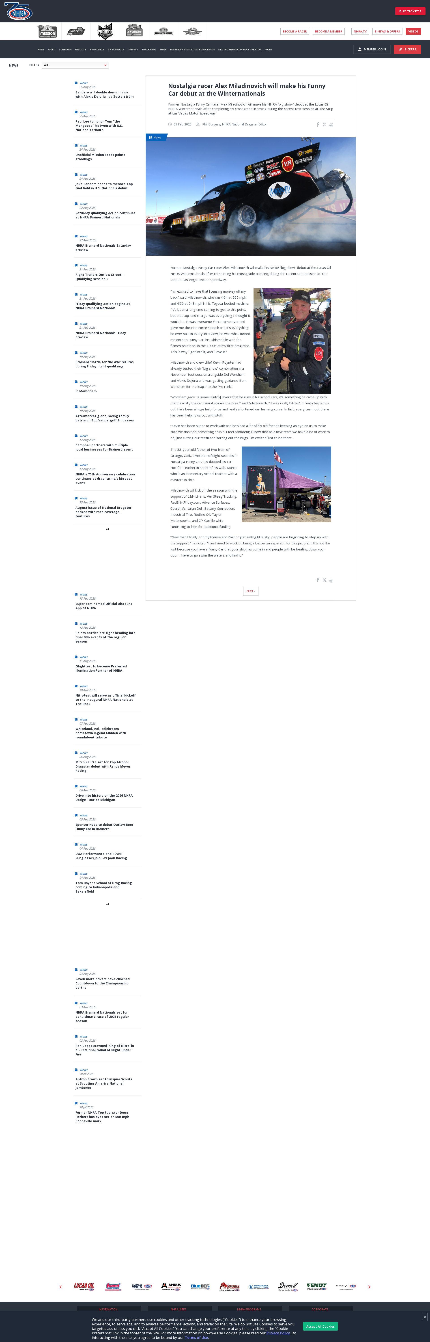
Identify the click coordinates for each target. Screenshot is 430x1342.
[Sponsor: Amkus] (142, 1287)
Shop (163, 49)
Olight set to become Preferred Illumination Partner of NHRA (101, 668)
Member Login (375, 49)
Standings (97, 49)
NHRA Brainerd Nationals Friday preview (100, 335)
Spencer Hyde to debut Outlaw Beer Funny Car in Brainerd (104, 826)
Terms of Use (196, 1337)
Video (52, 49)
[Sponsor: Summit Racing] (84, 1287)
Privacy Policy (278, 1333)
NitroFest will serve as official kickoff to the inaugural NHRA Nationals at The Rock (105, 699)
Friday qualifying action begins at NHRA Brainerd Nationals (102, 306)
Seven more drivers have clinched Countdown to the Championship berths (102, 983)
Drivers (133, 49)
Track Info (149, 49)
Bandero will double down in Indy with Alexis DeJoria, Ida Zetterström (104, 94)
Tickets (410, 49)
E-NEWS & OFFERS (387, 31)
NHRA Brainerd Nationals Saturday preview (103, 247)
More (268, 49)
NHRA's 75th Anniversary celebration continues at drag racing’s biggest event (105, 478)
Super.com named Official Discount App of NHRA (103, 606)
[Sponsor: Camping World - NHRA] (113, 1287)
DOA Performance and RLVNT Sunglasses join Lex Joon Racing (101, 856)
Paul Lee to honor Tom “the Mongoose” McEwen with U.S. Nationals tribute (99, 125)
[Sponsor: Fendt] (288, 1287)
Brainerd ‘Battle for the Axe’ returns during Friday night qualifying (104, 364)
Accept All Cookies (320, 1326)
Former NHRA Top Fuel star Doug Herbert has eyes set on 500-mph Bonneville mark (102, 1116)
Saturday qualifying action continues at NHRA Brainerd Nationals (105, 215)
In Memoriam (86, 391)
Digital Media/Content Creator (239, 49)
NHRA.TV (360, 31)
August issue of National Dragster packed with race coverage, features (103, 511)
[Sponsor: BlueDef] (171, 1287)
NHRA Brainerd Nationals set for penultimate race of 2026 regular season (102, 1016)
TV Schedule (116, 49)
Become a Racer (295, 31)
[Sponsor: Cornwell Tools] (229, 1287)
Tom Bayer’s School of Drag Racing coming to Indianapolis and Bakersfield (103, 887)
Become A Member (328, 31)
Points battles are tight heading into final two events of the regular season (105, 637)
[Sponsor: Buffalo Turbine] (200, 1287)
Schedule (65, 49)
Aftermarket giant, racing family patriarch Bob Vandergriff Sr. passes (104, 418)
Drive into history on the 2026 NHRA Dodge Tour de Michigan (104, 797)
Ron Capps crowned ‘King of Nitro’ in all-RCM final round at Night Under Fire (104, 1050)
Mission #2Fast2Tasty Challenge (192, 49)
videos (413, 31)
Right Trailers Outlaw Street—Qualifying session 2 (100, 276)
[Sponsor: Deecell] (259, 1287)
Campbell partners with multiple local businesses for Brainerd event (104, 447)
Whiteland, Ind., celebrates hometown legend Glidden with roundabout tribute (100, 733)
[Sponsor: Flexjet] (317, 1287)
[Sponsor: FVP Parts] (346, 1287)
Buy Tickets (410, 11)
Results (80, 49)
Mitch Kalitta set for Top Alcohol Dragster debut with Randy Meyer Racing (102, 766)
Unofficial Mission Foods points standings (100, 157)
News (41, 49)
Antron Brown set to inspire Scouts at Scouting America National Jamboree (103, 1083)
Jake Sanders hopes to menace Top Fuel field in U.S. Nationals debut (104, 186)
